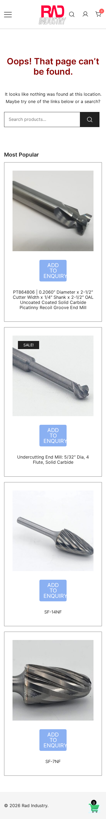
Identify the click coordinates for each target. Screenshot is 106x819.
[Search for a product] (71, 14)
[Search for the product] (89, 119)
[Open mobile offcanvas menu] (8, 14)
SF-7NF (53, 761)
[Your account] (85, 14)
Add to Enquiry (55, 270)
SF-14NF (53, 612)
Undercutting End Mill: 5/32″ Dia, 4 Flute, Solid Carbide (53, 459)
